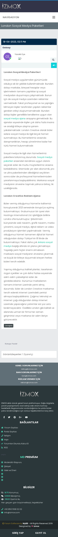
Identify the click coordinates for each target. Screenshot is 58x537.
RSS (6, 447)
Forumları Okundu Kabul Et (16, 443)
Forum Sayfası (11, 427)
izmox (36, 526)
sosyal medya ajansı (15, 118)
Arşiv (6, 439)
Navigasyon (11, 17)
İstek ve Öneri (10, 470)
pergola (3, 454)
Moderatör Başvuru (13, 462)
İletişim (7, 435)
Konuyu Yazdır (11, 343)
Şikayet (7, 466)
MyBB (25, 523)
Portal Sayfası (10, 431)
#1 (54, 65)
